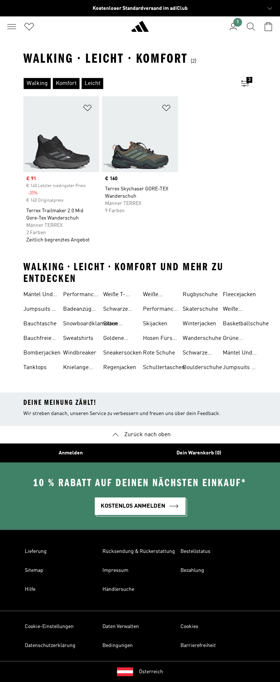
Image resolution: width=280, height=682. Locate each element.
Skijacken (155, 324)
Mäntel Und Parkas (38, 295)
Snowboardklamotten (90, 324)
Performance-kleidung (161, 310)
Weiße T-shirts (114, 295)
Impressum (115, 570)
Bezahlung (192, 570)
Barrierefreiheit (198, 645)
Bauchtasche (40, 324)
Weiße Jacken (232, 310)
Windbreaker (79, 353)
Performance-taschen (81, 295)
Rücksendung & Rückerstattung (138, 551)
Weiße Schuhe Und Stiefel (158, 295)
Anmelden (71, 453)
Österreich (151, 671)
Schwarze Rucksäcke (197, 353)
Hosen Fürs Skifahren (157, 339)
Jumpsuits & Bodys (39, 310)
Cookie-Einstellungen (49, 626)
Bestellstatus (195, 551)
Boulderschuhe (202, 368)
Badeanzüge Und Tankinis (80, 310)
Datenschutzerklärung (50, 645)
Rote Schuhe (159, 353)
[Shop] (140, 29)
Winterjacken (199, 324)
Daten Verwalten (120, 626)
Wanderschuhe (202, 338)
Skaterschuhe (200, 309)
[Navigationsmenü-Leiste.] (11, 26)
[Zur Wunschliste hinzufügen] (87, 109)
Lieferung (36, 551)
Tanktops (35, 368)
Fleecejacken (239, 295)
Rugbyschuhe (200, 295)
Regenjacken (119, 368)
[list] (128, 83)
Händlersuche (118, 589)
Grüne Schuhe (232, 339)
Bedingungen (117, 645)
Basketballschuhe (246, 324)
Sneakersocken (122, 353)
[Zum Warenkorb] (268, 26)
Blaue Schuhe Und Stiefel (118, 324)
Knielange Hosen (76, 368)
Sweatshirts (78, 338)
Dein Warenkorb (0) (198, 453)
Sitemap (34, 570)
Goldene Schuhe (113, 339)
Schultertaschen (164, 368)
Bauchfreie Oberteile (37, 339)
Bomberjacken (42, 353)
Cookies (189, 626)
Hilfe (30, 589)
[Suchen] (251, 26)
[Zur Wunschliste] (29, 26)
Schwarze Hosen (115, 310)
